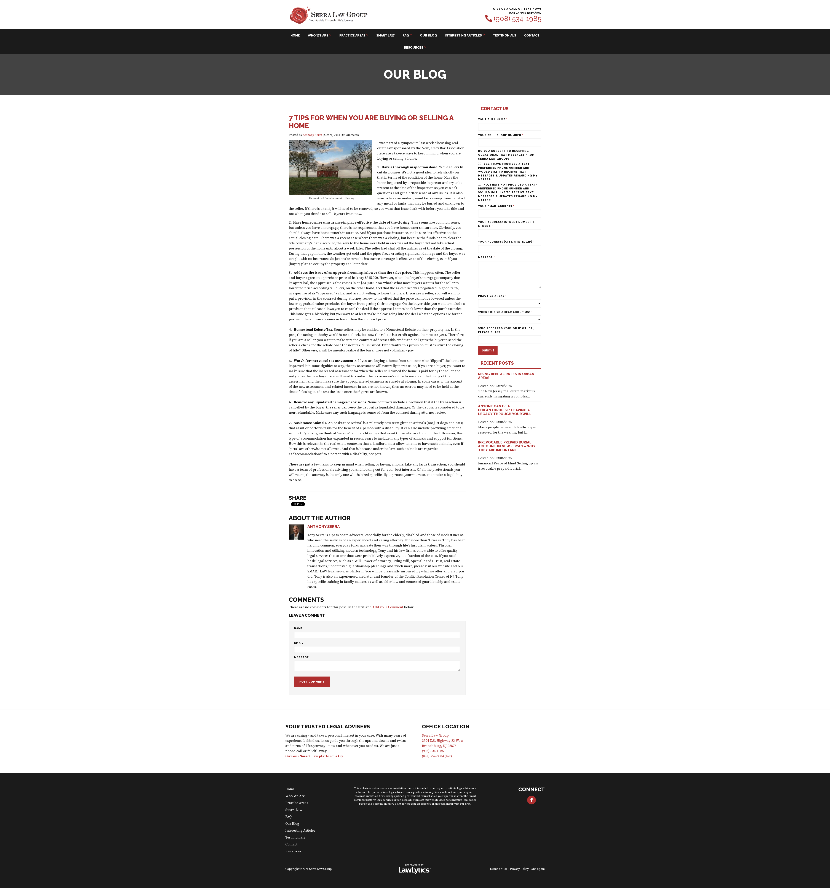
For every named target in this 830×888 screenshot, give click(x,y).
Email (299, 642)
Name (298, 628)
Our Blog (428, 35)
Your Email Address (496, 206)
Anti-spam (538, 869)
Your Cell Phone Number (500, 135)
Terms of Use (499, 869)
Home (295, 35)
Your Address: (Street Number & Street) (506, 224)
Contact (532, 35)
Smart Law (385, 35)
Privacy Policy (519, 869)
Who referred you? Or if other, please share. (506, 330)
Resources (413, 47)
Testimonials (504, 35)
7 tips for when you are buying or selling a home (371, 122)
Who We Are (318, 35)
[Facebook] (531, 800)
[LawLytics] (415, 869)
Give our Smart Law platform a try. (314, 756)
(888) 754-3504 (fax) (437, 756)
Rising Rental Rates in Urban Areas (506, 376)
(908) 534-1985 (517, 18)
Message (301, 657)
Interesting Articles (463, 35)
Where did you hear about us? (505, 312)
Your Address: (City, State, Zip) (506, 241)
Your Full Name (492, 119)
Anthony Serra (312, 135)
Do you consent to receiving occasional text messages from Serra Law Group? (506, 154)
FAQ (406, 35)
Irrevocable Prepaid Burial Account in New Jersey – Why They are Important (506, 446)
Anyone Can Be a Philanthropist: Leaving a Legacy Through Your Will (505, 410)
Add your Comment (387, 607)
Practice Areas (352, 35)
